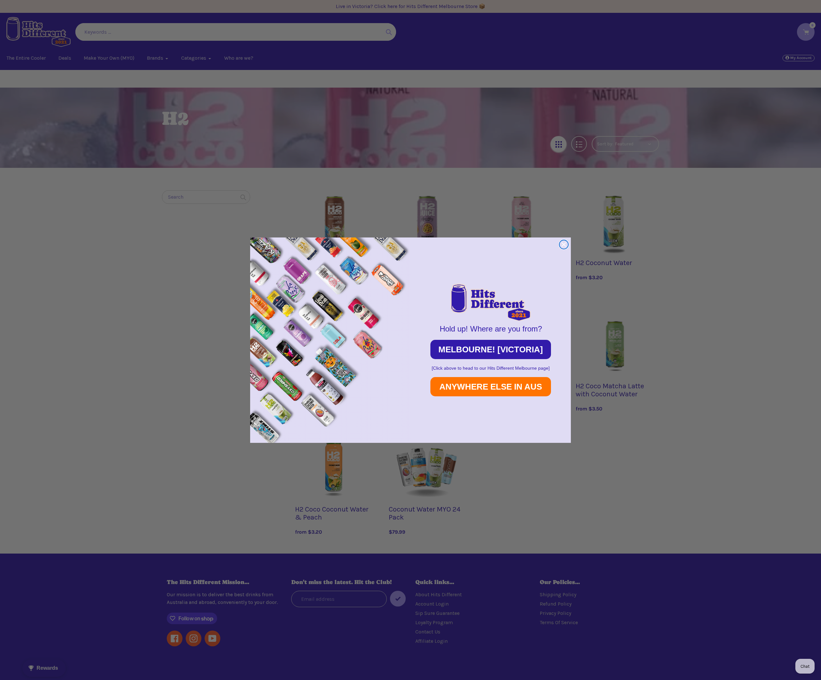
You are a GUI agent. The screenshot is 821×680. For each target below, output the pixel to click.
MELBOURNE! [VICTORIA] (490, 349)
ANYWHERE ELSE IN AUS (490, 387)
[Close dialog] (563, 244)
